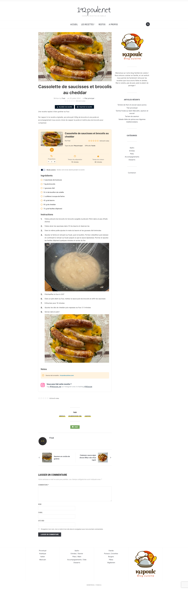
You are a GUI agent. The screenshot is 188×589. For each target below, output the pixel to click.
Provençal (42, 551)
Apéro (132, 148)
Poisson (107, 553)
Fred (63, 98)
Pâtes (111, 560)
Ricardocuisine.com (75, 416)
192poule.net (94, 10)
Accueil (74, 24)
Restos (102, 24)
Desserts (132, 160)
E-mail (40, 512)
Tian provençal (132, 108)
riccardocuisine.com (67, 375)
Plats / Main (76, 557)
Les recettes (87, 24)
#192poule (88, 387)
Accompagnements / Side (76, 560)
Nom (39, 504)
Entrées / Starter (77, 553)
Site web (41, 521)
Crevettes (114, 553)
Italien (42, 557)
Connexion (132, 173)
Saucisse (88, 416)
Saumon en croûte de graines (62, 457)
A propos (113, 24)
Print (76, 427)
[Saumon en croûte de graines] (47, 457)
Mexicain (42, 560)
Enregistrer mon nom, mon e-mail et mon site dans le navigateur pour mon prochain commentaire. (72, 529)
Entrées (132, 151)
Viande (111, 551)
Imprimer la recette (85, 107)
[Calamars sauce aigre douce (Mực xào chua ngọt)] (102, 457)
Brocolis (62, 416)
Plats (132, 154)
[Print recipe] (52, 150)
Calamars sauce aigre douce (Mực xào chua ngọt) (88, 457)
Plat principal (89, 98)
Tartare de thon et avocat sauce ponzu (132, 105)
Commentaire (43, 485)
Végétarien (111, 563)
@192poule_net (55, 387)
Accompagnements (132, 157)
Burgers (111, 557)
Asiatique (42, 553)
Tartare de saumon (132, 116)
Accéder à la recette (65, 107)
